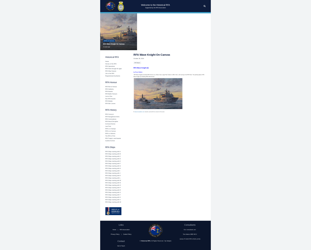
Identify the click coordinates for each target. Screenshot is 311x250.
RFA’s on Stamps (110, 129)
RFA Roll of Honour (111, 86)
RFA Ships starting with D (113, 159)
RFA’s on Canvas (110, 131)
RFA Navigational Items (112, 116)
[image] (117, 211)
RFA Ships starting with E (113, 161)
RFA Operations (110, 66)
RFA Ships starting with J (113, 173)
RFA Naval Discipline (111, 121)
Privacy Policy (115, 234)
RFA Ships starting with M (113, 180)
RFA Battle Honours (111, 94)
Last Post (108, 126)
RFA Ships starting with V (113, 199)
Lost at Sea (108, 96)
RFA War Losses (110, 103)
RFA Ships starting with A (113, 151)
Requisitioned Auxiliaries (112, 76)
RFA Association (125, 229)
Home (107, 61)
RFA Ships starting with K (113, 175)
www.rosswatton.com (139, 111)
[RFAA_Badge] (121, 6)
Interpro (169, 241)
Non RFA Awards (110, 99)
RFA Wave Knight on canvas (113, 44)
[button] (204, 6)
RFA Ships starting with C (113, 156)
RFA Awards (109, 91)
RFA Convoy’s (109, 114)
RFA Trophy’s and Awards (113, 138)
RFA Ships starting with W (113, 202)
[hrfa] (110, 6)
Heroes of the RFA (110, 64)
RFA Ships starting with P (113, 187)
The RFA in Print (110, 136)
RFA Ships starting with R (113, 190)
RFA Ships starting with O (113, 185)
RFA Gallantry (109, 89)
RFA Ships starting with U (113, 197)
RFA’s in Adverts (110, 133)
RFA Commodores (110, 119)
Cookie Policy (127, 234)
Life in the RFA (109, 73)
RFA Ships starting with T (113, 195)
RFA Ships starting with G (113, 166)
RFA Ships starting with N (113, 183)
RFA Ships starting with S (113, 192)
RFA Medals (109, 101)
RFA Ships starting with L (113, 178)
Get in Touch (121, 246)
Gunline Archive (110, 141)
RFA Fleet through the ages (113, 68)
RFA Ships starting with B (113, 154)
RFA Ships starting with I (112, 171)
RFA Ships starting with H (113, 168)
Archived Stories (110, 124)
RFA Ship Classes (110, 71)
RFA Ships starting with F (113, 163)
